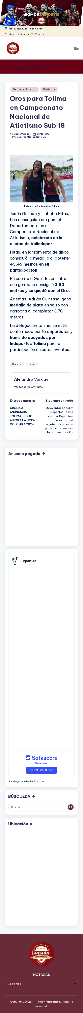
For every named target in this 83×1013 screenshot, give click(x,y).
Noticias (49, 89)
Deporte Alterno (24, 89)
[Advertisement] (41, 501)
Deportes (17, 364)
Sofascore (39, 781)
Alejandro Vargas (31, 379)
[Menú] (76, 48)
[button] (28, 386)
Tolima (31, 364)
